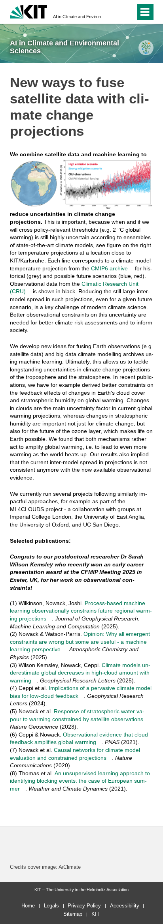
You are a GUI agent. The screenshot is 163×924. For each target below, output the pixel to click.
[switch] (115, 11)
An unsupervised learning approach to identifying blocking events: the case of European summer (80, 781)
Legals (51, 906)
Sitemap (72, 914)
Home (28, 906)
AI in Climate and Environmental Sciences (79, 16)
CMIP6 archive (109, 268)
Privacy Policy (84, 906)
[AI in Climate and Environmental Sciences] (145, 47)
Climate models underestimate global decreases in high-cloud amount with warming (80, 673)
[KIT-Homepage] (28, 11)
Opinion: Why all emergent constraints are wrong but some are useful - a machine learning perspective (80, 641)
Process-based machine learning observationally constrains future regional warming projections (81, 611)
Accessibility (124, 906)
